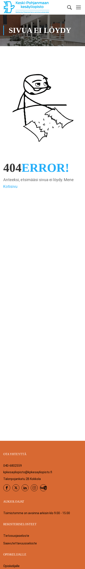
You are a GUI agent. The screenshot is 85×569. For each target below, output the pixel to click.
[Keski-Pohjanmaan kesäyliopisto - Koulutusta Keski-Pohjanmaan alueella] (26, 7)
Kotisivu (10, 186)
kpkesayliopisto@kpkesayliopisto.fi (27, 472)
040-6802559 (12, 465)
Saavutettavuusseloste (20, 543)
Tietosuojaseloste (16, 535)
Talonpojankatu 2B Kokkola (22, 479)
